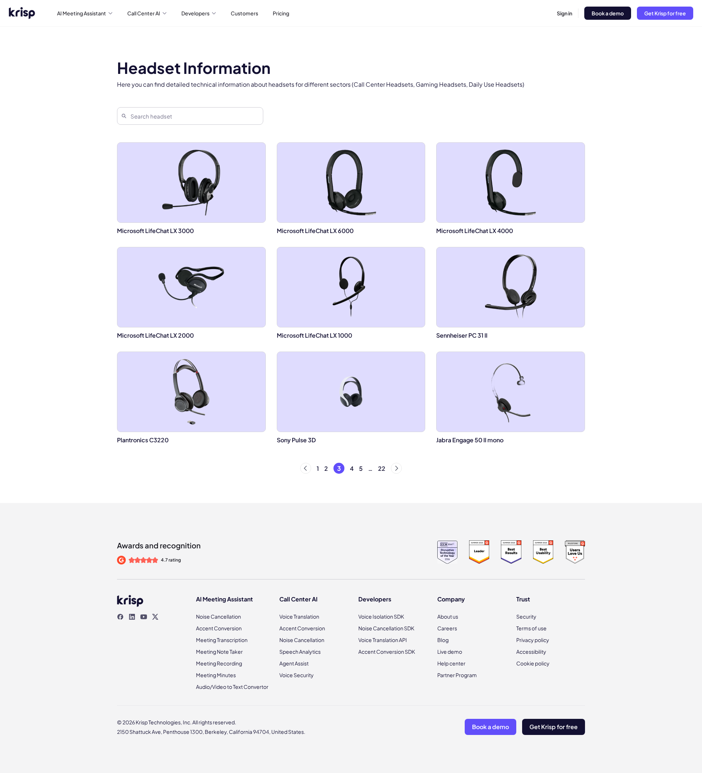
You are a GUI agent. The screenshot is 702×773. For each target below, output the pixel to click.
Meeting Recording (219, 663)
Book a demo (608, 13)
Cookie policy (533, 663)
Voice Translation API (382, 640)
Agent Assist (294, 663)
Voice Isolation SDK (381, 616)
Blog (443, 640)
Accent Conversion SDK (386, 651)
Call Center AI (143, 13)
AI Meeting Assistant (81, 13)
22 (381, 468)
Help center (451, 663)
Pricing (281, 13)
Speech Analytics (300, 651)
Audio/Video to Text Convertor (232, 686)
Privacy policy (532, 640)
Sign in (564, 13)
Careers (447, 628)
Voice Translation (299, 616)
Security (526, 616)
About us (447, 616)
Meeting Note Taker (219, 651)
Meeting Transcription (222, 640)
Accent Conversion (219, 628)
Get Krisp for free (665, 13)
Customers (244, 13)
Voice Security (296, 675)
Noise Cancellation (218, 616)
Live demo (449, 651)
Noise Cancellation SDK (386, 628)
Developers (195, 13)
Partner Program (457, 675)
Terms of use (531, 628)
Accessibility (531, 651)
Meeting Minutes (216, 675)
